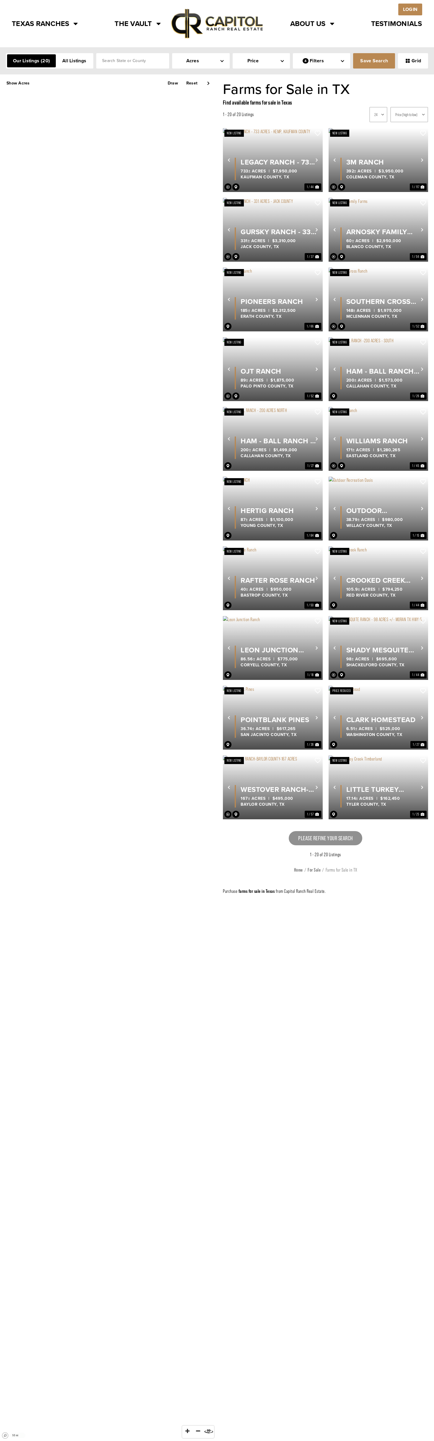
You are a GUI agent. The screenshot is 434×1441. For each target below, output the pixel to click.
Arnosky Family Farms (376, 231)
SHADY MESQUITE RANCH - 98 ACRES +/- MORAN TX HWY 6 (384, 650)
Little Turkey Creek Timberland (381, 789)
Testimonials (396, 23)
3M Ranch (365, 162)
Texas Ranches (40, 23)
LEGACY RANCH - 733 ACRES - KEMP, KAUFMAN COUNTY (277, 162)
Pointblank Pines (275, 719)
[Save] (317, 133)
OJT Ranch (261, 371)
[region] (108, 757)
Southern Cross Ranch (378, 301)
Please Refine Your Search (325, 838)
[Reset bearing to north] (208, 1431)
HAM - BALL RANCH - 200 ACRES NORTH (276, 441)
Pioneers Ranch (272, 301)
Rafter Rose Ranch (278, 580)
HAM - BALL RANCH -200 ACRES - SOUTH (381, 371)
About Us (308, 23)
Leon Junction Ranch (269, 650)
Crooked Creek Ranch (375, 580)
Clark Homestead (381, 719)
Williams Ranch (377, 441)
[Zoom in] (187, 1431)
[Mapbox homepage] (5, 1435)
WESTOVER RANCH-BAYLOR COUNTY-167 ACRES (277, 789)
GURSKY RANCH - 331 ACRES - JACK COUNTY (277, 231)
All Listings (74, 60)
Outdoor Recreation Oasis (379, 510)
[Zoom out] (198, 1431)
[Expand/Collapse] (208, 83)
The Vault (133, 23)
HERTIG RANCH (267, 510)
